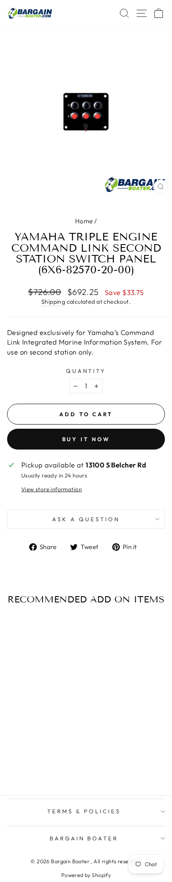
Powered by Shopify (86, 875)
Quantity (86, 370)
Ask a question (86, 519)
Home (84, 221)
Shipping (53, 301)
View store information (51, 489)
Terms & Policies (84, 811)
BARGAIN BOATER (84, 838)
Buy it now (86, 439)
